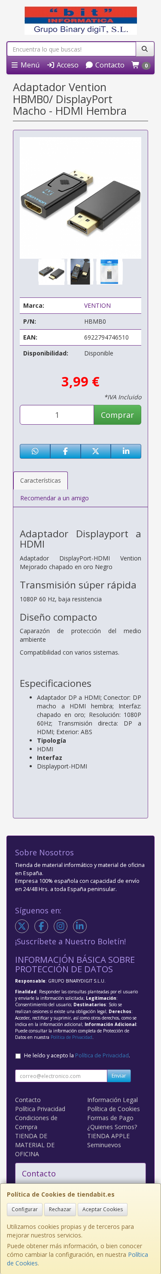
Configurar (25, 1209)
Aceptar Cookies (102, 1209)
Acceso (67, 65)
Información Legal (112, 1100)
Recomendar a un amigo (54, 498)
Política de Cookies (113, 1109)
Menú (29, 65)
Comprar (117, 415)
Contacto (109, 65)
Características (40, 480)
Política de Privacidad (71, 1037)
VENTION (97, 305)
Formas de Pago (110, 1118)
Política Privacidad (40, 1109)
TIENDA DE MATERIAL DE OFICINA (35, 1145)
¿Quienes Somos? (112, 1127)
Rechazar (60, 1209)
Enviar (119, 1075)
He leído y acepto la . (77, 1055)
